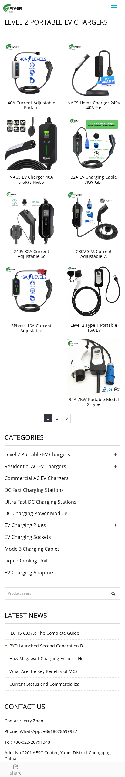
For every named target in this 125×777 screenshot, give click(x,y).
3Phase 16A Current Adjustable (31, 328)
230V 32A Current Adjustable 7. (94, 253)
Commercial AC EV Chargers (37, 478)
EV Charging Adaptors (30, 572)
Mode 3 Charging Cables (32, 549)
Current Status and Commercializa (44, 684)
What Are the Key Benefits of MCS (43, 671)
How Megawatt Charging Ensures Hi (45, 658)
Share (16, 773)
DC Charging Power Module (36, 513)
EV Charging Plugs (25, 525)
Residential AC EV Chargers (35, 466)
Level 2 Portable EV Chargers (37, 454)
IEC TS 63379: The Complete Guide (44, 633)
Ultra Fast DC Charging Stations (40, 501)
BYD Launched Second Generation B (46, 646)
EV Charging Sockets (28, 537)
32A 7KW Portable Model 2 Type (94, 402)
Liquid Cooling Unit (26, 560)
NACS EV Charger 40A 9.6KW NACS (31, 179)
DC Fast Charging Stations (34, 490)
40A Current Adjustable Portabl (31, 105)
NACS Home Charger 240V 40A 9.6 (93, 105)
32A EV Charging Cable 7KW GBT (94, 179)
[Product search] (113, 593)
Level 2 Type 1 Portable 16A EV (93, 327)
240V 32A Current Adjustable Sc (31, 253)
